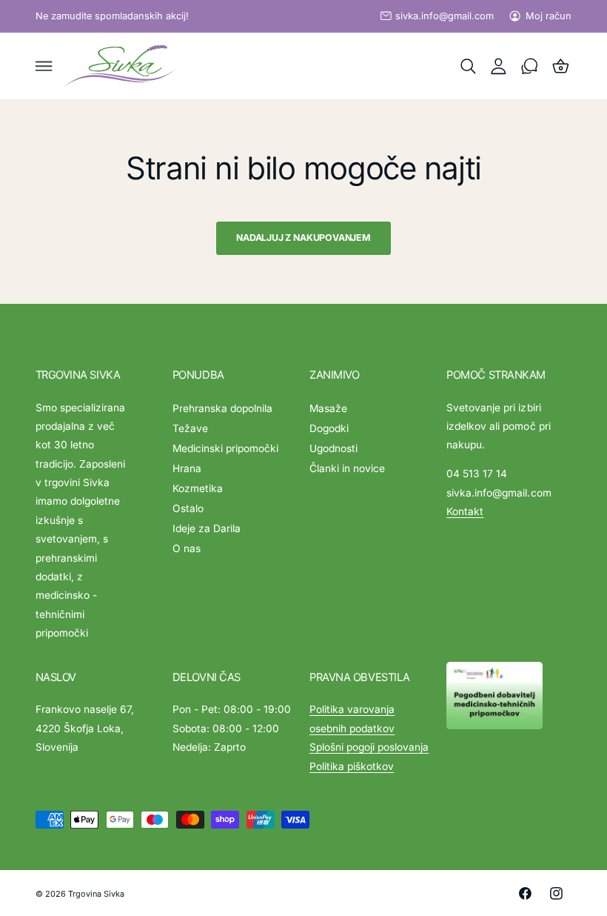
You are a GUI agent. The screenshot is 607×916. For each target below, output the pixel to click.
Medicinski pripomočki (225, 448)
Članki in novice (347, 468)
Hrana (186, 468)
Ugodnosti (333, 448)
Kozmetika (197, 488)
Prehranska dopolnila (222, 408)
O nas (186, 548)
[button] (43, 66)
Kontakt (464, 511)
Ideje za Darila (206, 528)
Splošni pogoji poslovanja (369, 747)
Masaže (328, 408)
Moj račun (548, 15)
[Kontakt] (530, 66)
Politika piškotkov (351, 766)
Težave (190, 428)
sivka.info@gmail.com (444, 15)
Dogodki (329, 428)
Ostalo (188, 508)
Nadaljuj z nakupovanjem (303, 237)
